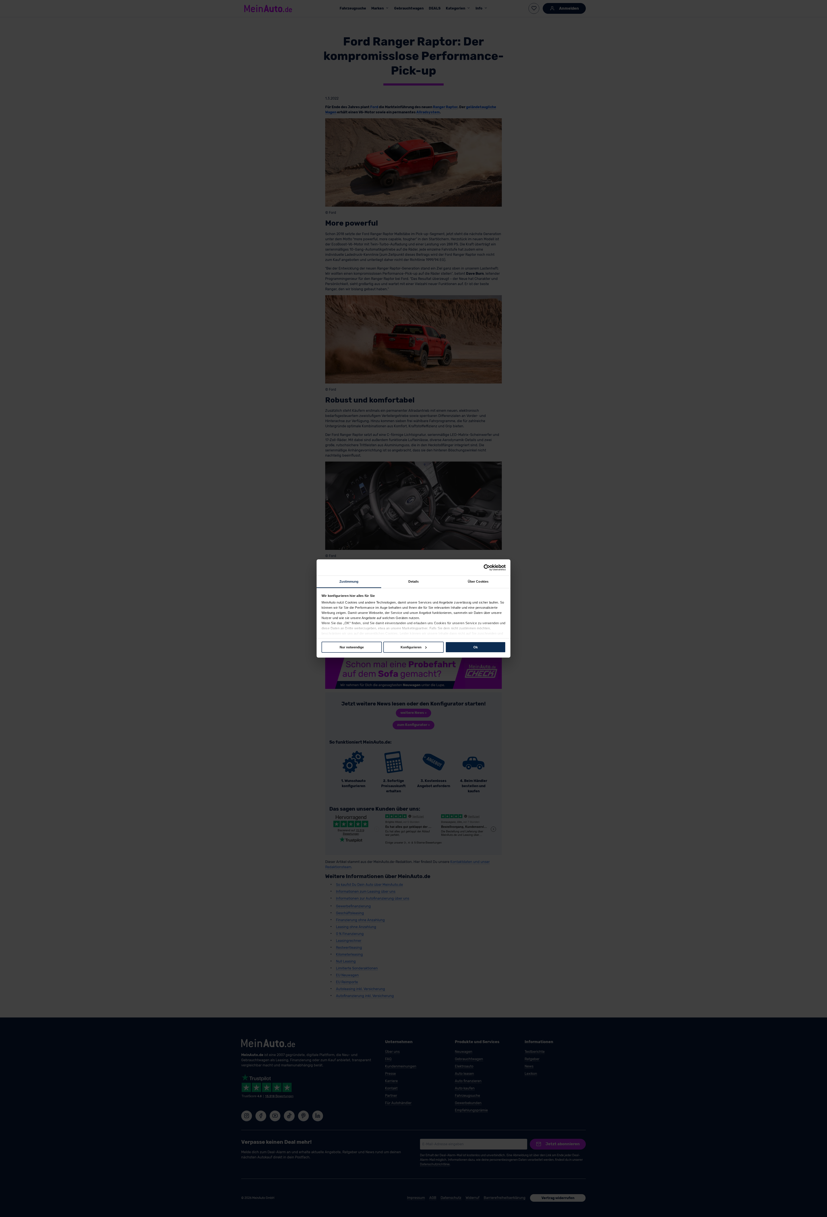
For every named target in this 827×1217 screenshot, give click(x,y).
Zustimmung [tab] (349, 581)
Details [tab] (413, 581)
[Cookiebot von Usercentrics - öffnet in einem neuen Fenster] (487, 567)
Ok (475, 647)
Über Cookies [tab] (478, 581)
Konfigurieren (411, 647)
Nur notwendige (352, 647)
